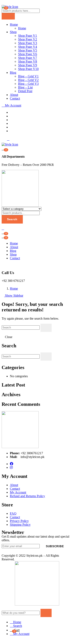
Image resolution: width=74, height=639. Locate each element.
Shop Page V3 (27, 43)
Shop (13, 32)
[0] (3, 236)
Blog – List (25, 87)
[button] (3, 148)
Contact (15, 98)
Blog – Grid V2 (28, 80)
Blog (13, 72)
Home (14, 24)
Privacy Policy (19, 521)
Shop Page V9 (27, 65)
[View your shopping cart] (3, 232)
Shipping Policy (20, 524)
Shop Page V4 (27, 46)
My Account (12, 105)
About (14, 94)
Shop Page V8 (27, 61)
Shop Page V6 (27, 54)
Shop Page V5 (27, 50)
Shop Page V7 (27, 58)
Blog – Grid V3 (28, 83)
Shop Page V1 (27, 35)
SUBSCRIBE (55, 546)
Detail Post (25, 91)
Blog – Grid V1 (28, 76)
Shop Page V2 (27, 39)
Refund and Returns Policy (27, 496)
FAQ (13, 513)
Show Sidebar (13, 295)
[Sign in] (3, 228)
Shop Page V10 (28, 69)
